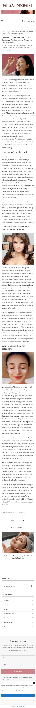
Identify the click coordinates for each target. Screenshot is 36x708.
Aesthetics (19, 600)
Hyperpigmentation (8, 202)
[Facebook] (22, 21)
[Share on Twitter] (17, 520)
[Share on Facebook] (15, 520)
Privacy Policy (22, 706)
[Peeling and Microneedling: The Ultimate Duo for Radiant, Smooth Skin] (18, 542)
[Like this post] (13, 520)
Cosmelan (5, 79)
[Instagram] (26, 21)
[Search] (34, 21)
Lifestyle (19, 618)
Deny (18, 699)
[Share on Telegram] (21, 520)
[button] (34, 683)
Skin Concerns (19, 622)
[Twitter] (24, 21)
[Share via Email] (23, 520)
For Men (19, 609)
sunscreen (15, 449)
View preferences (18, 703)
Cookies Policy (15, 706)
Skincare (19, 627)
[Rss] (31, 21)
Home (3, 31)
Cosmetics (19, 605)
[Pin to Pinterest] (19, 520)
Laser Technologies (19, 614)
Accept (18, 695)
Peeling (21, 512)
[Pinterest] (29, 21)
